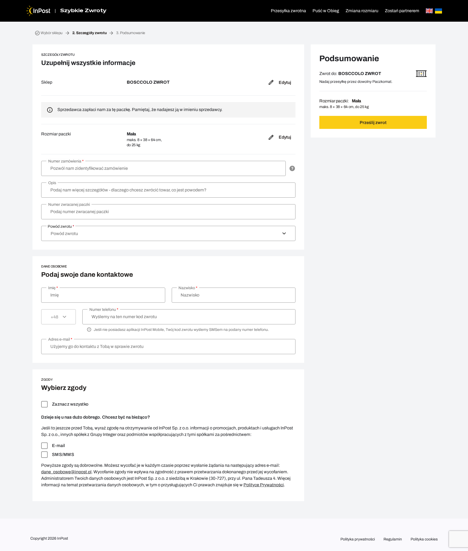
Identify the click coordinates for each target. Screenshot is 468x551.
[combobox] (168, 233)
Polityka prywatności (357, 539)
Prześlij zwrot (373, 122)
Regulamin (393, 539)
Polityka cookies (424, 539)
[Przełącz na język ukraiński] (438, 11)
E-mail (58, 445)
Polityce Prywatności (263, 484)
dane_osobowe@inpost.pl (66, 472)
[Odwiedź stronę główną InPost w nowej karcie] (38, 10)
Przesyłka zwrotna (288, 10)
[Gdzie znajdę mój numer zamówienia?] (292, 168)
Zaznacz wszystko (70, 404)
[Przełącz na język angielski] (429, 11)
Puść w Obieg (326, 10)
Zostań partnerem (402, 10)
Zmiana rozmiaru (362, 10)
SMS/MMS (63, 454)
